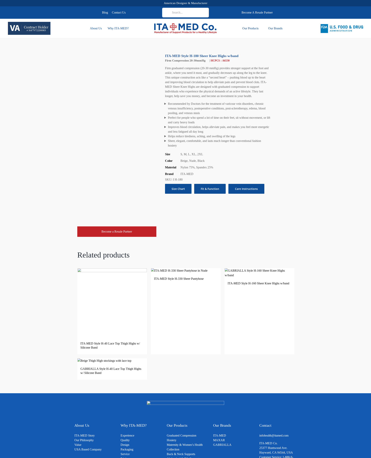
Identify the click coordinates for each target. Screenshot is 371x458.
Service (125, 454)
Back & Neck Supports (181, 454)
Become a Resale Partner (116, 231)
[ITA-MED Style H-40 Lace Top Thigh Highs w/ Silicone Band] (112, 270)
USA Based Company (88, 449)
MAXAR (219, 440)
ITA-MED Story (84, 435)
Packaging (127, 449)
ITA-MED (219, 435)
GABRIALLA (222, 444)
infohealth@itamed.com (273, 435)
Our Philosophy (84, 440)
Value (77, 444)
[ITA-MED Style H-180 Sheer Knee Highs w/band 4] (116, 133)
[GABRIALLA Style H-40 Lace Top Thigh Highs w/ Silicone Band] (104, 360)
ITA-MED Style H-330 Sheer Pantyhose (179, 278)
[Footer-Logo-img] (185, 402)
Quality (125, 440)
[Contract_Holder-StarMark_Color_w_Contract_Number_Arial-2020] (29, 23)
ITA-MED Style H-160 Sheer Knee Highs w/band (258, 283)
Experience (127, 435)
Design (125, 444)
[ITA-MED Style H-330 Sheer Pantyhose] (179, 270)
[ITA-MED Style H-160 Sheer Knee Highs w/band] (259, 270)
